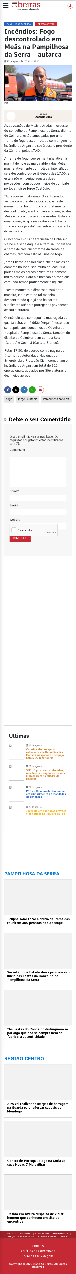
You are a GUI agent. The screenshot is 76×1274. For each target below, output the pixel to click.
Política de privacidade (38, 1251)
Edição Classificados (21, 1236)
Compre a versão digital (53, 1236)
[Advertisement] (38, 605)
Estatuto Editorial (19, 1234)
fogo (9, 399)
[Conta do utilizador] (70, 6)
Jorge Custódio (27, 399)
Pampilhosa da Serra (56, 399)
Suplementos (61, 1234)
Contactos (42, 1234)
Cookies (38, 1246)
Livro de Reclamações (38, 1256)
